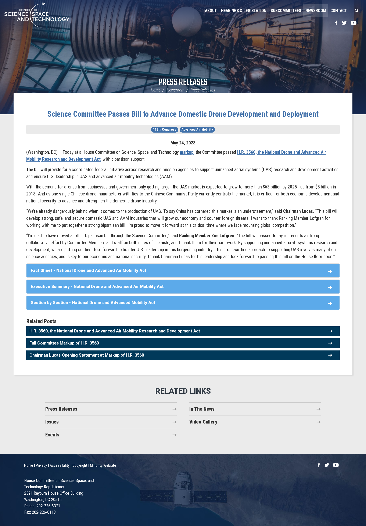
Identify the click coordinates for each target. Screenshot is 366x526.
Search (356, 10)
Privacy (41, 465)
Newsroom (315, 10)
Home (156, 90)
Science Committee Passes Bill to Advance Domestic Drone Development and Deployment (183, 114)
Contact (338, 10)
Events (52, 435)
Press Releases (183, 82)
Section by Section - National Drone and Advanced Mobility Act (93, 302)
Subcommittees (286, 10)
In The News (202, 409)
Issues (52, 422)
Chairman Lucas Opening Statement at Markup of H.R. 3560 (86, 355)
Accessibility (60, 465)
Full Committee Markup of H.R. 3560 (64, 343)
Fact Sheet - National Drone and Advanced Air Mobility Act (88, 270)
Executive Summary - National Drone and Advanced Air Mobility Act (97, 286)
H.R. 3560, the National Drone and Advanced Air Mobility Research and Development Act (114, 331)
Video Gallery (203, 422)
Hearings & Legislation (243, 10)
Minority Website (103, 465)
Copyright (79, 465)
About (211, 10)
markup (187, 152)
